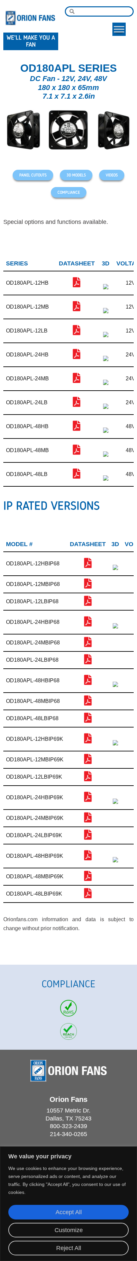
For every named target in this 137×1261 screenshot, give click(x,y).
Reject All (68, 1248)
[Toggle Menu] (119, 29)
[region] (68, 1203)
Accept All (69, 1212)
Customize (69, 1230)
